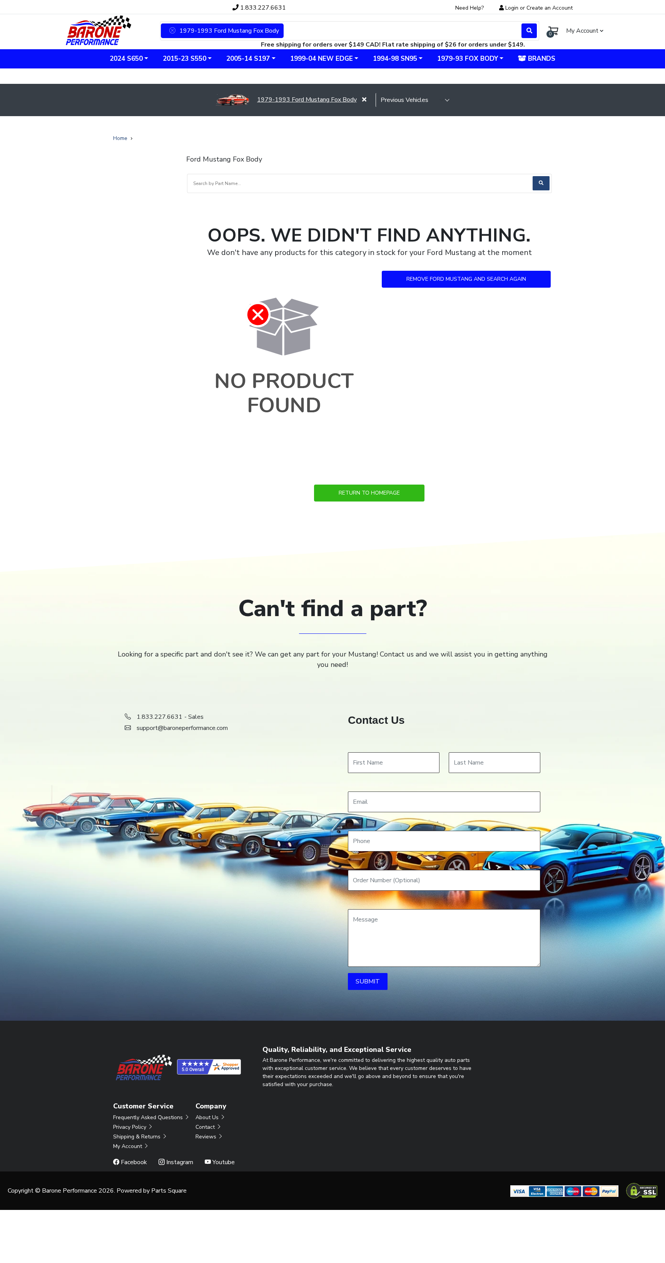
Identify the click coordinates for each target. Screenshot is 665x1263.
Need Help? (469, 8)
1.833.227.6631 (262, 7)
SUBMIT (368, 981)
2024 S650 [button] (126, 58)
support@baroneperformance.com (182, 728)
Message (360, 901)
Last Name (463, 744)
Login (511, 8)
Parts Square (169, 1190)
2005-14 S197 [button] (248, 58)
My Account (128, 1146)
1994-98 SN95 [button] (395, 58)
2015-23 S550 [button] (184, 58)
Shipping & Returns (137, 1136)
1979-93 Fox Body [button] (467, 58)
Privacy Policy (130, 1127)
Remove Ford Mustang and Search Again (466, 279)
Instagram (179, 1162)
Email (355, 784)
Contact (205, 1127)
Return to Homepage (369, 493)
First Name (362, 744)
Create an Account (549, 8)
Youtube (223, 1162)
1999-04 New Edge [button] (321, 58)
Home (120, 138)
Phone (356, 823)
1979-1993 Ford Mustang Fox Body (307, 99)
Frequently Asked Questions (148, 1117)
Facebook (133, 1162)
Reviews (206, 1136)
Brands (540, 58)
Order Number (367, 862)
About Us (207, 1117)
